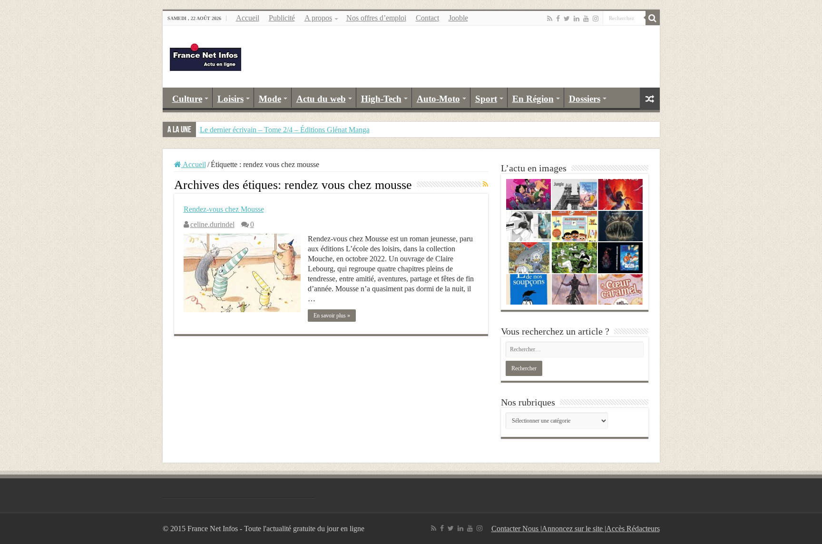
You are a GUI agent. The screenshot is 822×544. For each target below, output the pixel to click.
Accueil (247, 18)
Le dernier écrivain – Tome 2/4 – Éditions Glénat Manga (285, 130)
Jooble (458, 18)
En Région (533, 99)
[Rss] (549, 18)
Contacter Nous (515, 528)
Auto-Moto (438, 99)
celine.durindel (212, 224)
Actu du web (321, 99)
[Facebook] (558, 18)
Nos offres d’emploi (376, 18)
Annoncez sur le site (573, 528)
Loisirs (230, 99)
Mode (270, 99)
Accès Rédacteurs (633, 528)
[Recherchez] (653, 18)
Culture (187, 99)
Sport (486, 99)
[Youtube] (586, 18)
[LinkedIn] (576, 18)
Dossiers (584, 99)
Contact (427, 18)
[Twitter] (567, 18)
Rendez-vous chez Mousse (224, 209)
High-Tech (381, 99)
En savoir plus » (331, 315)
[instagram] (595, 18)
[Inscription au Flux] (485, 184)
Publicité (282, 18)
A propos (318, 18)
